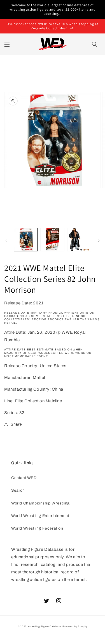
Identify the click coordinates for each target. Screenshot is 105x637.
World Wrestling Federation (37, 528)
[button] (7, 44)
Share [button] (16, 424)
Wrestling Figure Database (45, 626)
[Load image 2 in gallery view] (52, 239)
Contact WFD (24, 478)
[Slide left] (6, 241)
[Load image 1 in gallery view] (26, 239)
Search (18, 490)
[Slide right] (99, 241)
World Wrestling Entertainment (40, 516)
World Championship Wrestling (40, 503)
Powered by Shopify (75, 626)
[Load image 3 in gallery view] (79, 239)
